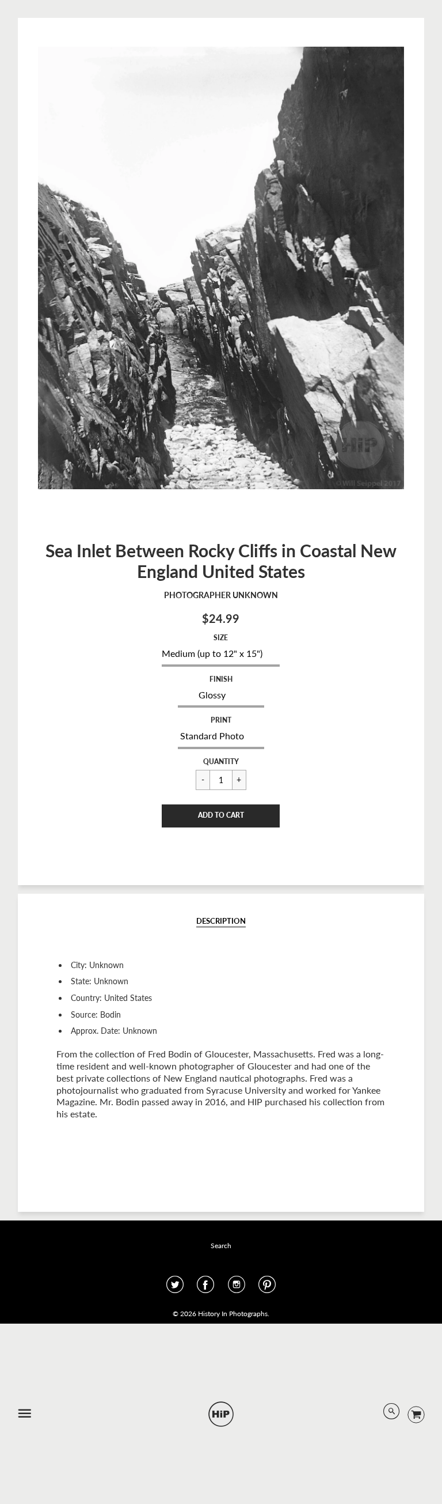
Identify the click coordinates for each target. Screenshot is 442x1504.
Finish (221, 679)
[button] (221, 815)
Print (221, 720)
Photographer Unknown (221, 595)
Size (221, 637)
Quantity (221, 761)
